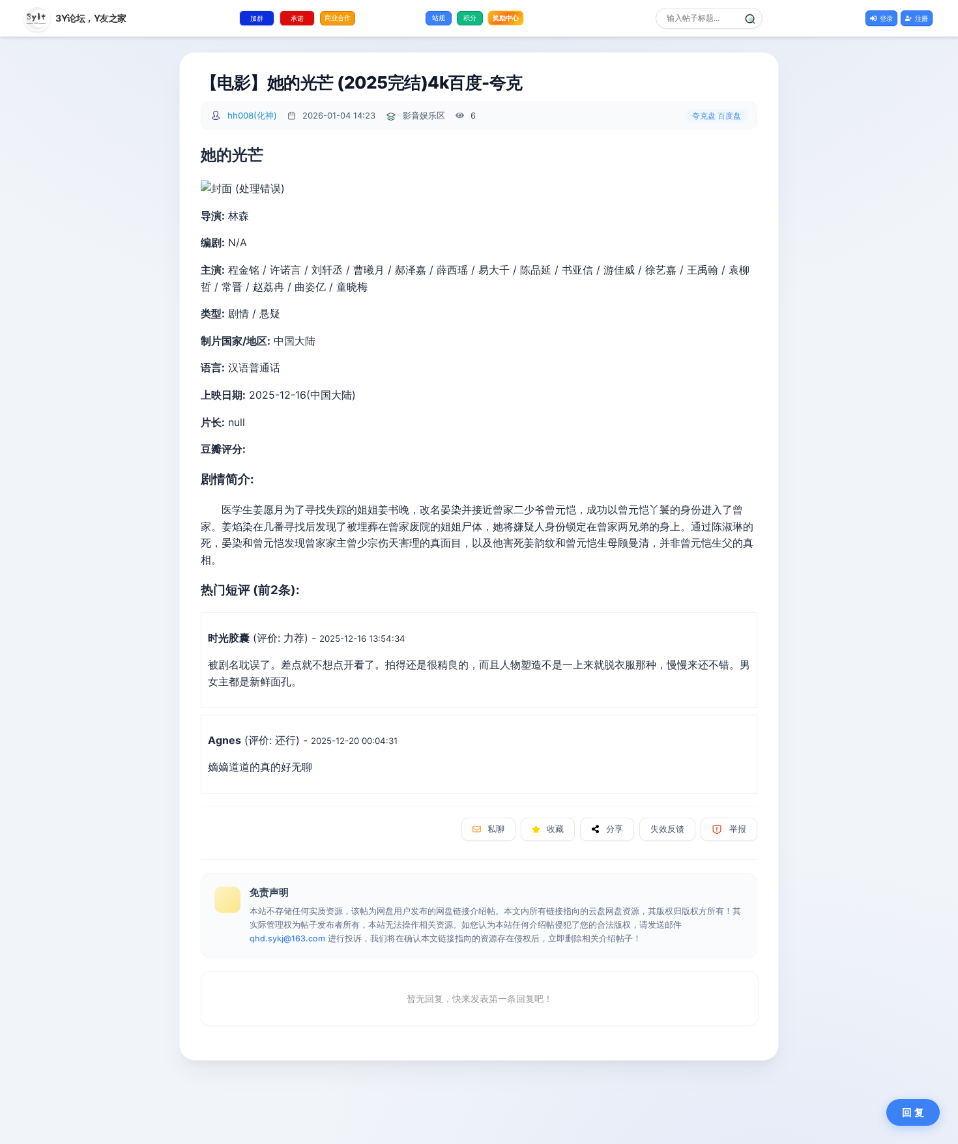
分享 (614, 829)
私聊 (495, 829)
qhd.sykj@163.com (287, 938)
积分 (469, 17)
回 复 (913, 1112)
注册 (921, 18)
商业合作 (338, 17)
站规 (438, 17)
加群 (256, 18)
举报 (737, 829)
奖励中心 (506, 17)
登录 (886, 18)
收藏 (555, 829)
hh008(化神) (252, 115)
